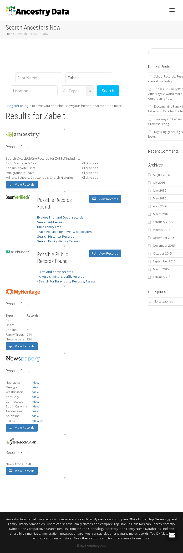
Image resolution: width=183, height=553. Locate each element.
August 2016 (161, 175)
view (35, 382)
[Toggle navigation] (172, 10)
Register (13, 106)
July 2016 (159, 183)
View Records (24, 184)
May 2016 (159, 198)
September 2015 (164, 261)
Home (10, 34)
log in (27, 106)
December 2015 (164, 238)
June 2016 (159, 190)
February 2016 (163, 222)
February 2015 (163, 277)
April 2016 (160, 206)
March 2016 (161, 214)
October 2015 (162, 253)
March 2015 (161, 269)
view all (37, 420)
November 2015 (164, 246)
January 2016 (161, 230)
